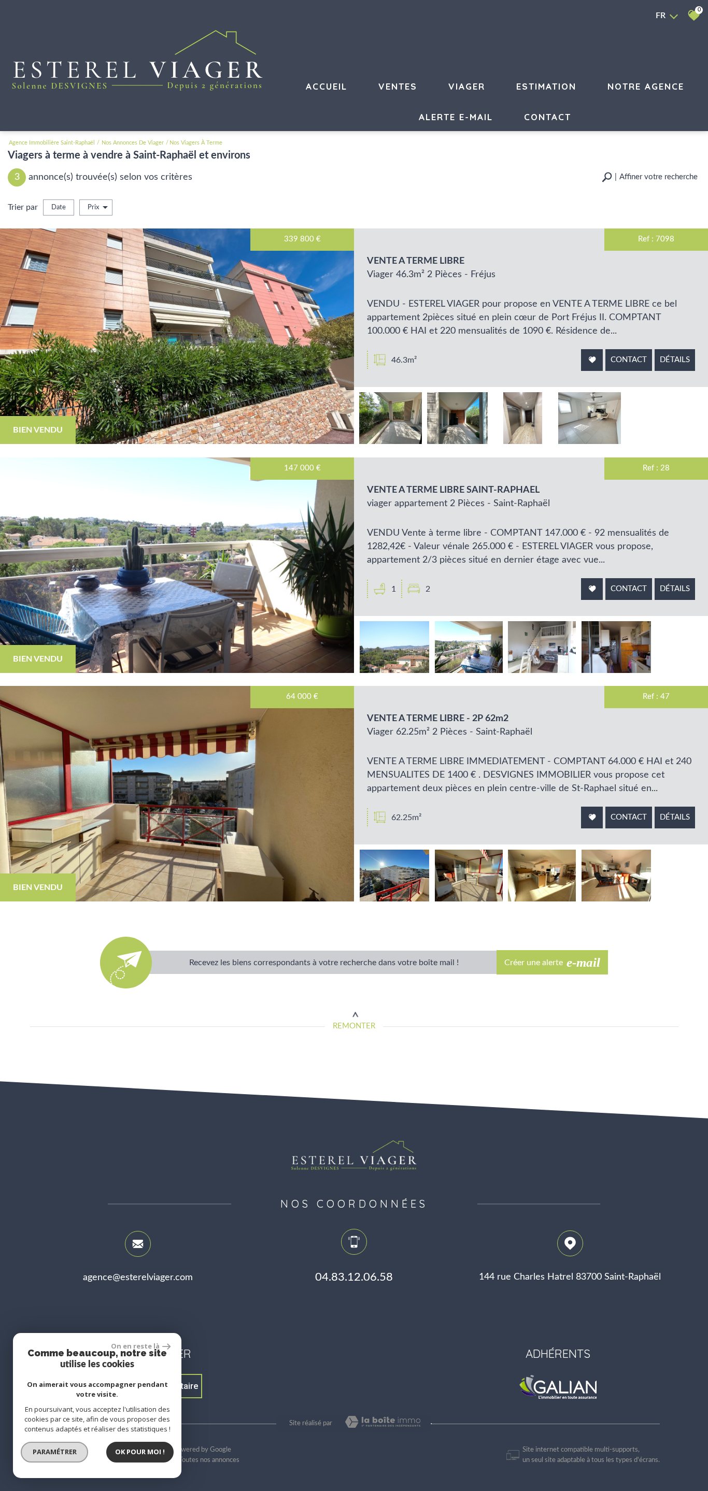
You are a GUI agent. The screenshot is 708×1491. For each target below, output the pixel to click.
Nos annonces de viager (133, 143)
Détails (675, 360)
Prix (93, 207)
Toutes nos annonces (209, 1460)
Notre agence (645, 86)
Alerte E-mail (456, 116)
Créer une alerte (552, 962)
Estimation (546, 86)
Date (58, 207)
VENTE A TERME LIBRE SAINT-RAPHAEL (453, 489)
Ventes (397, 86)
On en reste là (135, 1346)
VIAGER (466, 86)
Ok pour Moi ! (140, 1451)
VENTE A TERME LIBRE (415, 260)
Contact (547, 116)
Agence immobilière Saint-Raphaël (52, 143)
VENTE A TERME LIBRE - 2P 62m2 (437, 718)
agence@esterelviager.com (138, 1276)
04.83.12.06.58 (354, 1277)
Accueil (326, 86)
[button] (649, 177)
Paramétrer (55, 1451)
